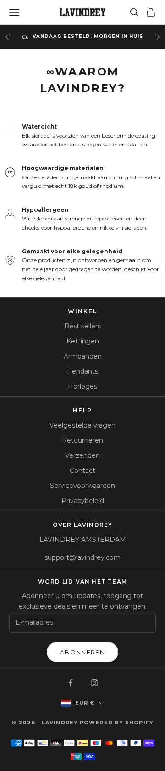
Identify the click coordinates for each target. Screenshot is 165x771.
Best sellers (82, 326)
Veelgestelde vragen (83, 425)
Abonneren (82, 652)
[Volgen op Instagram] (94, 682)
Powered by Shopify (117, 722)
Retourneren (82, 440)
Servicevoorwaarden (82, 486)
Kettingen (82, 341)
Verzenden (82, 455)
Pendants (82, 371)
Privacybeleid (82, 501)
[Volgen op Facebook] (70, 682)
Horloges (82, 386)
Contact (82, 470)
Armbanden (83, 356)
